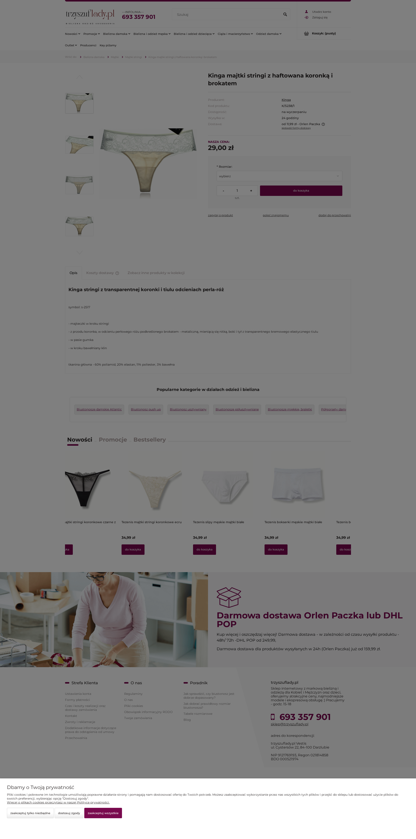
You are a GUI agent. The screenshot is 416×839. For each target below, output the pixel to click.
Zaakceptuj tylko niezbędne (30, 813)
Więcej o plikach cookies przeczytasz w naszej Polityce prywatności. (58, 802)
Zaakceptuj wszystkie (103, 813)
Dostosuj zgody (69, 813)
